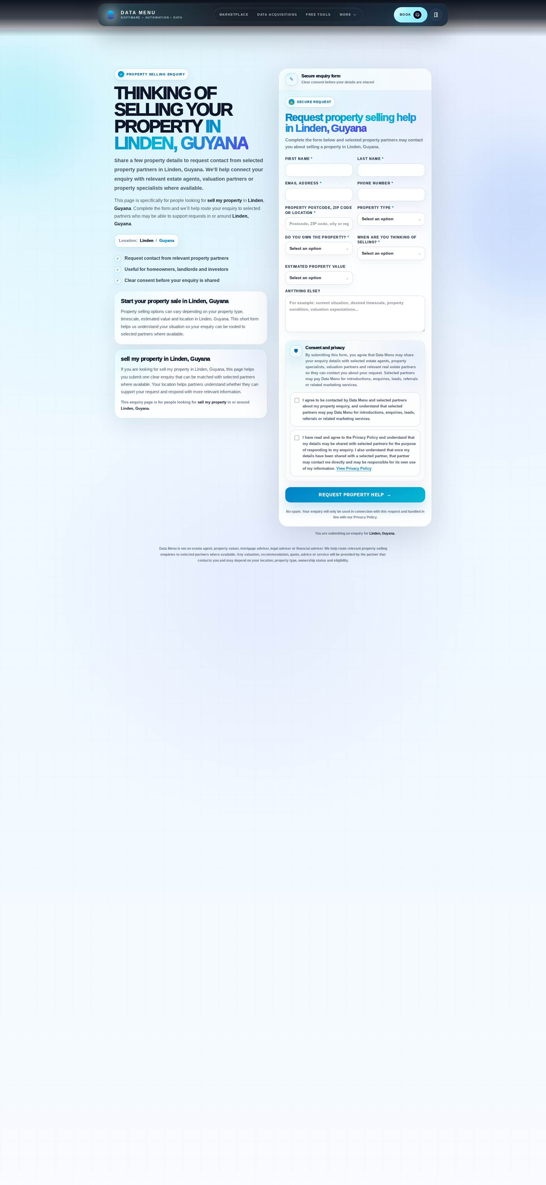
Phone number (375, 183)
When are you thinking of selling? (387, 240)
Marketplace (234, 14)
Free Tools (318, 14)
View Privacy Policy (353, 468)
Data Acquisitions (277, 14)
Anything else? (302, 291)
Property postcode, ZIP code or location (318, 210)
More (345, 14)
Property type (375, 207)
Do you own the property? (317, 237)
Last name (370, 158)
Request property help (355, 494)
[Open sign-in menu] (436, 15)
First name (299, 158)
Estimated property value (315, 266)
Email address (303, 183)
